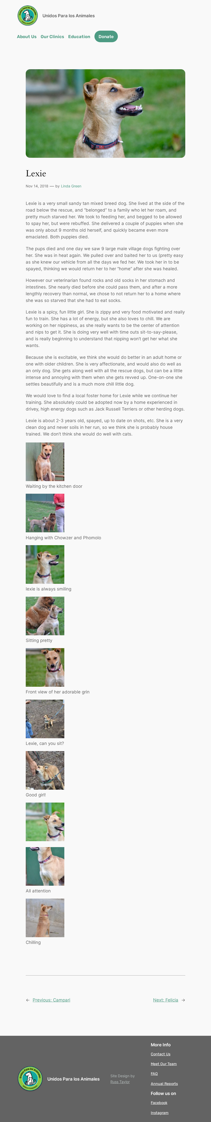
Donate (106, 36)
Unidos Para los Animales (68, 15)
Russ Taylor (120, 1082)
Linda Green (71, 186)
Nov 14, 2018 (37, 186)
